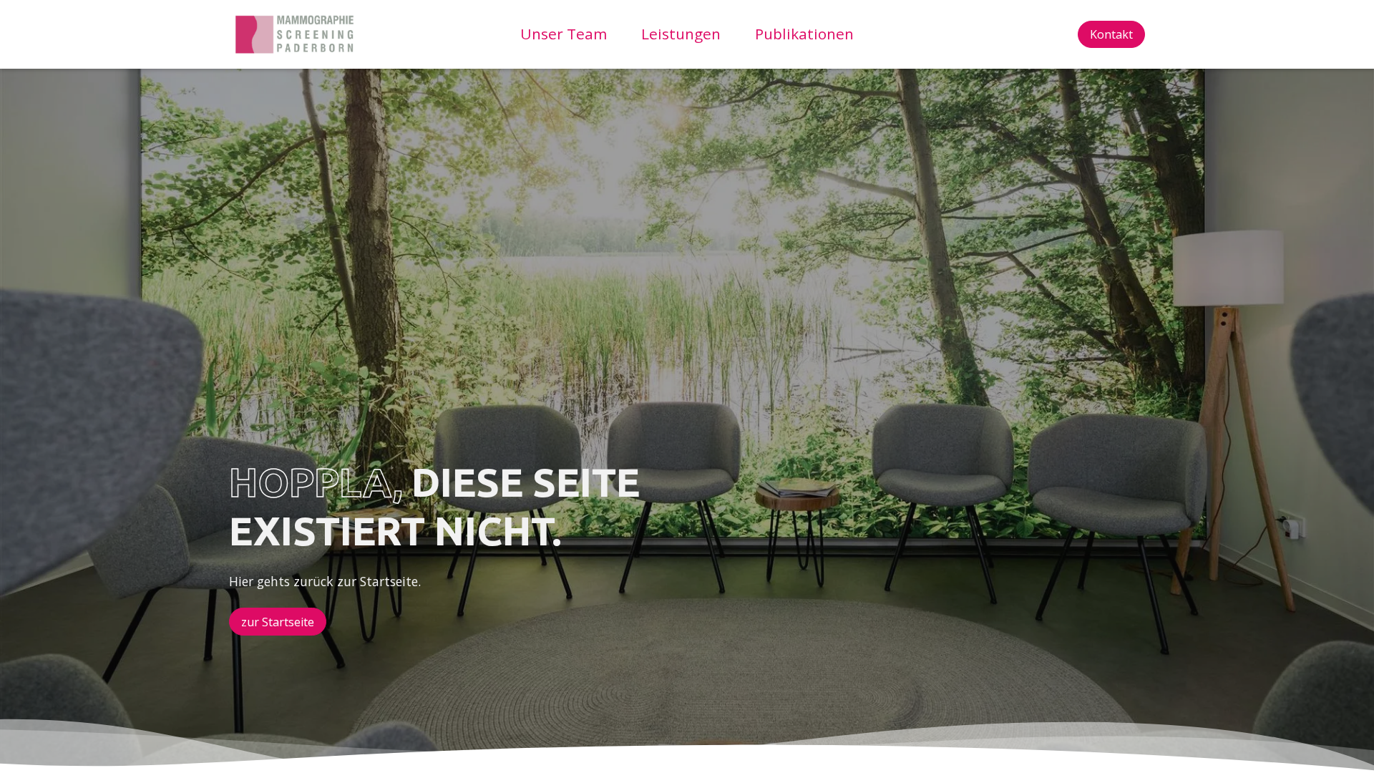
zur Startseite (277, 622)
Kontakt (1111, 34)
